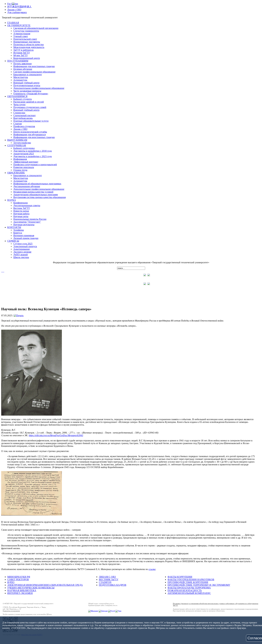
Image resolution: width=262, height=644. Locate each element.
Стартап (17, 123)
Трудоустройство (22, 142)
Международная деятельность (28, 47)
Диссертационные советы (26, 205)
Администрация (21, 33)
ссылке (152, 569)
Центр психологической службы (30, 131)
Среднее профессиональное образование (34, 71)
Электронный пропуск (25, 246)
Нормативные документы (26, 41)
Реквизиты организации (11, 611)
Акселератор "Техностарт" (27, 222)
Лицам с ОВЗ (14, 9)
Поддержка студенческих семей (29, 107)
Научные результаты (23, 224)
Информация (20, 159)
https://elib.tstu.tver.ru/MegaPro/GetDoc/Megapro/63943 (56, 435)
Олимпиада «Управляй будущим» (30, 93)
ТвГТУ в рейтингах (23, 50)
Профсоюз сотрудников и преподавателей (35, 164)
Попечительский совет (25, 39)
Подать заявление (22, 63)
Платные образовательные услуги (31, 121)
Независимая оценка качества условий (33, 192)
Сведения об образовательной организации (35, 28)
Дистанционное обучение (26, 186)
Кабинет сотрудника (24, 148)
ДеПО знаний (20, 254)
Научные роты (20, 216)
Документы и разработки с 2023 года (32, 156)
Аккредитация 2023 (23, 153)
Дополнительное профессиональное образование (38, 88)
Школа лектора (21, 257)
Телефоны (18, 230)
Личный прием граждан (25, 238)
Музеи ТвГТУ (20, 55)
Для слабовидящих (17, 12)
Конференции (20, 202)
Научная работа (21, 213)
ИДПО (10, 582)
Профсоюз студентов (24, 126)
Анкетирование (21, 249)
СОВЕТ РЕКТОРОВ (18, 579)
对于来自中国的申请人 (19, 6)
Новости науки (21, 211)
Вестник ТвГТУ (21, 208)
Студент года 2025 (22, 243)
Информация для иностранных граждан (34, 66)
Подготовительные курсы (26, 85)
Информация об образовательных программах (37, 183)
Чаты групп (19, 104)
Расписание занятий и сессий (28, 101)
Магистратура (20, 77)
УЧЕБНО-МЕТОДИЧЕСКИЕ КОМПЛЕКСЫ (30, 587)
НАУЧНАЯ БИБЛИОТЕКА (21, 590)
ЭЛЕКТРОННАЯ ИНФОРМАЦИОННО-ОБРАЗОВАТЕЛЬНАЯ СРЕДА (45, 585)
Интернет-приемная (23, 235)
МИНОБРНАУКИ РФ (18, 576)
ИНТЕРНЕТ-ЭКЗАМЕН (20, 593)
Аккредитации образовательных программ (35, 194)
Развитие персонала (23, 167)
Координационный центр (26, 58)
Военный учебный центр (26, 82)
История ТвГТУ (21, 52)
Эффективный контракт (25, 162)
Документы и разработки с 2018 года (32, 151)
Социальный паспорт (24, 115)
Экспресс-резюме (22, 252)
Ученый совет (20, 36)
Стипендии (19, 112)
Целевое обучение (22, 69)
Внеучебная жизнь (23, 118)
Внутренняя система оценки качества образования (39, 197)
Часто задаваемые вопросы (27, 91)
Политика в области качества (28, 44)
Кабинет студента (22, 99)
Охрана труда (20, 170)
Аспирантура (20, 80)
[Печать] (19, 315)
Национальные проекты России (29, 219)
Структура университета (26, 31)
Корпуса (17, 232)
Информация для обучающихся (29, 134)
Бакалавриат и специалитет (27, 74)
